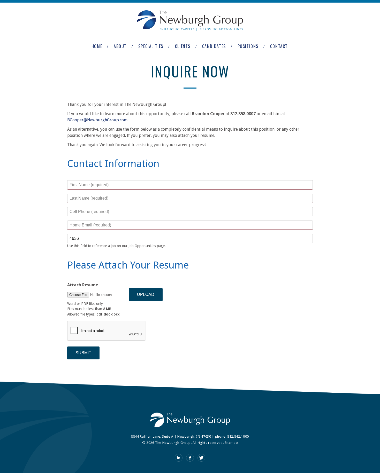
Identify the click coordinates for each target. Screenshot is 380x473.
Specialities (150, 46)
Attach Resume (82, 284)
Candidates (214, 46)
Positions (248, 46)
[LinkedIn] (179, 458)
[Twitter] (201, 458)
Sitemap (231, 443)
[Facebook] (190, 458)
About (120, 46)
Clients (183, 46)
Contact (279, 46)
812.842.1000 (238, 436)
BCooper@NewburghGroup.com (97, 119)
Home (97, 46)
